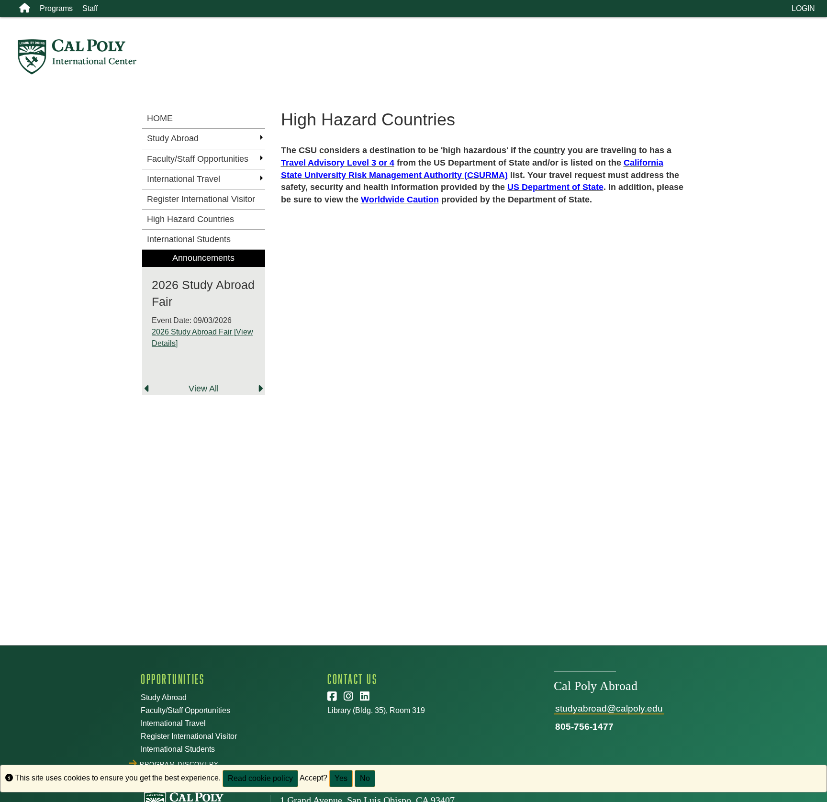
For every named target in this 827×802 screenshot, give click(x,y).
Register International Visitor (189, 736)
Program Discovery (180, 763)
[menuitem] (203, 322)
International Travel (173, 723)
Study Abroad (164, 697)
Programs (56, 8)
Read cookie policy (260, 778)
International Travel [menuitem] (183, 179)
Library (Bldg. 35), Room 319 (376, 710)
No (365, 778)
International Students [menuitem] (189, 239)
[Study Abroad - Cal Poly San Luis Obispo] (422, 57)
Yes (341, 778)
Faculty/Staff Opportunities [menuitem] (197, 159)
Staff (90, 8)
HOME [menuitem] (160, 118)
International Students (178, 749)
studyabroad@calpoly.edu (609, 708)
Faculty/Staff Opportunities (185, 710)
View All (204, 388)
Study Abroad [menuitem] (173, 138)
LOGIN (803, 8)
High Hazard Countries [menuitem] (190, 219)
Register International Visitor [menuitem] (201, 199)
